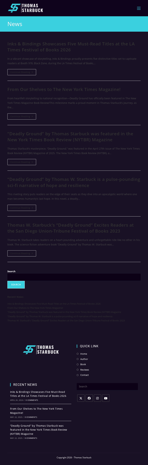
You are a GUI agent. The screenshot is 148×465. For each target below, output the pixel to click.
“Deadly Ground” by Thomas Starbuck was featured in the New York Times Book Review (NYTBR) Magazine (70, 137)
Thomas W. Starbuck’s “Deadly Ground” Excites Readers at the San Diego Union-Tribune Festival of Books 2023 (70, 228)
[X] (80, 398)
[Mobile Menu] (139, 8)
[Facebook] (89, 398)
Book (83, 364)
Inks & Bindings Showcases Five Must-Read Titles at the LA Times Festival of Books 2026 (54, 303)
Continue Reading (23, 72)
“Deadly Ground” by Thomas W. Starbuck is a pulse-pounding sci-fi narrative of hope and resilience (73, 182)
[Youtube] (105, 398)
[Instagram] (97, 398)
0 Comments (32, 400)
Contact (84, 375)
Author (84, 359)
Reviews (84, 369)
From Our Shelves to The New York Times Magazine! (64, 89)
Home (83, 353)
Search (11, 271)
